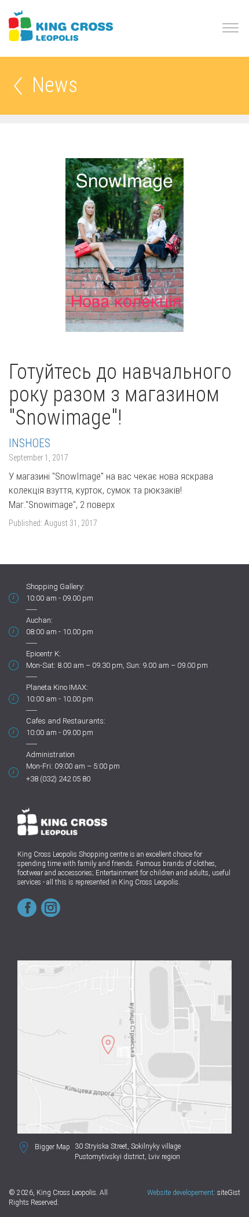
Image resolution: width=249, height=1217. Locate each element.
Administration (50, 754)
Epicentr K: (43, 653)
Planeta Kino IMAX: (57, 687)
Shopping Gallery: (55, 586)
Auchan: (39, 620)
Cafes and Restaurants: (65, 721)
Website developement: (181, 1193)
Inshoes (29, 443)
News (55, 86)
